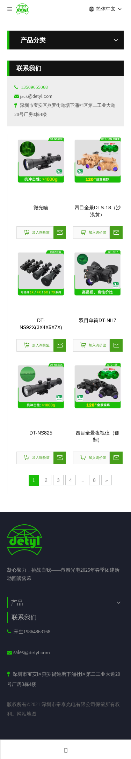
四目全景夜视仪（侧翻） (97, 436)
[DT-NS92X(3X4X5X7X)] (40, 272)
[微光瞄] (40, 159)
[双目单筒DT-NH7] (97, 272)
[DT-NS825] (40, 385)
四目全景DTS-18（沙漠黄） (97, 211)
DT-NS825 (40, 433)
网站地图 (26, 714)
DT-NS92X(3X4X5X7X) (41, 324)
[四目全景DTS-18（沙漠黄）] (97, 159)
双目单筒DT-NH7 (97, 320)
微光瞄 (41, 207)
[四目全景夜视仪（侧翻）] (97, 385)
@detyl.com (40, 96)
